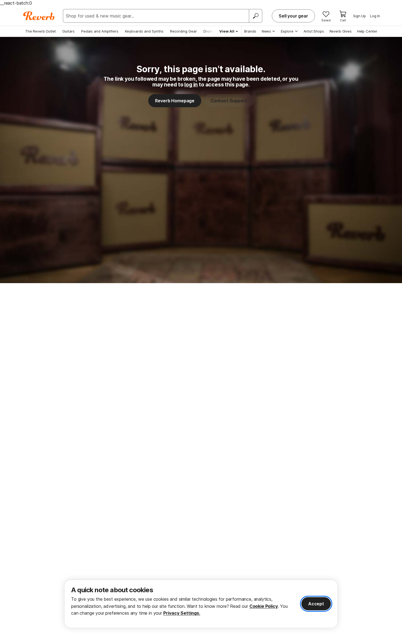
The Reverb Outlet (40, 31)
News (266, 31)
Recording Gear (183, 31)
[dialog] (201, 604)
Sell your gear (293, 16)
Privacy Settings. (181, 613)
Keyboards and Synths (144, 31)
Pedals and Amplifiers (99, 31)
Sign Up (359, 16)
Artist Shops (314, 31)
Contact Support (229, 100)
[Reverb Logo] (39, 16)
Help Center (367, 31)
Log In (375, 16)
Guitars (68, 31)
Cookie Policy (263, 606)
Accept (316, 603)
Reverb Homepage (174, 100)
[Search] (255, 15)
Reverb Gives (341, 31)
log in (191, 84)
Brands (250, 31)
